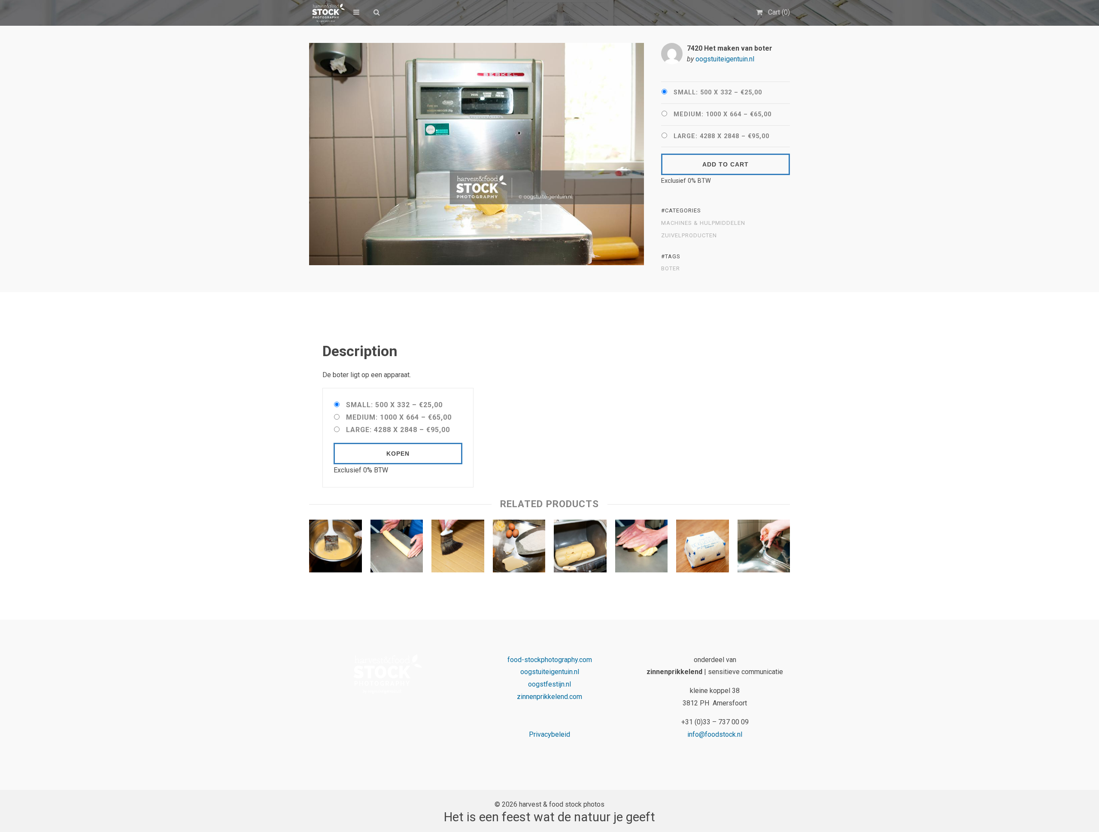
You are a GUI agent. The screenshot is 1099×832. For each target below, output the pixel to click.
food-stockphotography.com (549, 660)
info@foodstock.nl (714, 734)
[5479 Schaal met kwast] (335, 548)
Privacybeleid (549, 734)
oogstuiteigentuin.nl (724, 59)
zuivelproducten (689, 236)
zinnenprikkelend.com (549, 697)
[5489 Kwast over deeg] (457, 548)
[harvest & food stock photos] (327, 12)
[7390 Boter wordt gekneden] (641, 548)
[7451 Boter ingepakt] (702, 548)
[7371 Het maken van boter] (580, 548)
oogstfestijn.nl (549, 684)
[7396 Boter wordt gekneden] (396, 548)
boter (670, 269)
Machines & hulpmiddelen (703, 223)
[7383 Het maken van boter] (764, 548)
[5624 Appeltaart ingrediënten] (519, 548)
